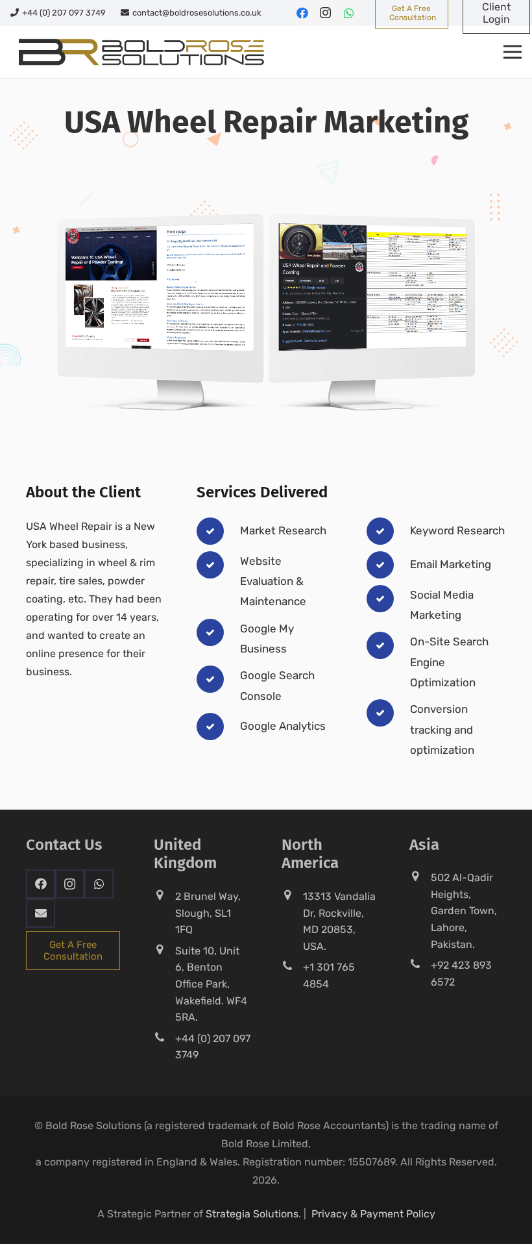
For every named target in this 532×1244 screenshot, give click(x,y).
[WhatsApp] (349, 13)
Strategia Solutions (252, 1214)
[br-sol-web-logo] (139, 51)
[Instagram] (325, 13)
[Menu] (512, 52)
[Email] (40, 913)
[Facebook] (302, 13)
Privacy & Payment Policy (373, 1214)
